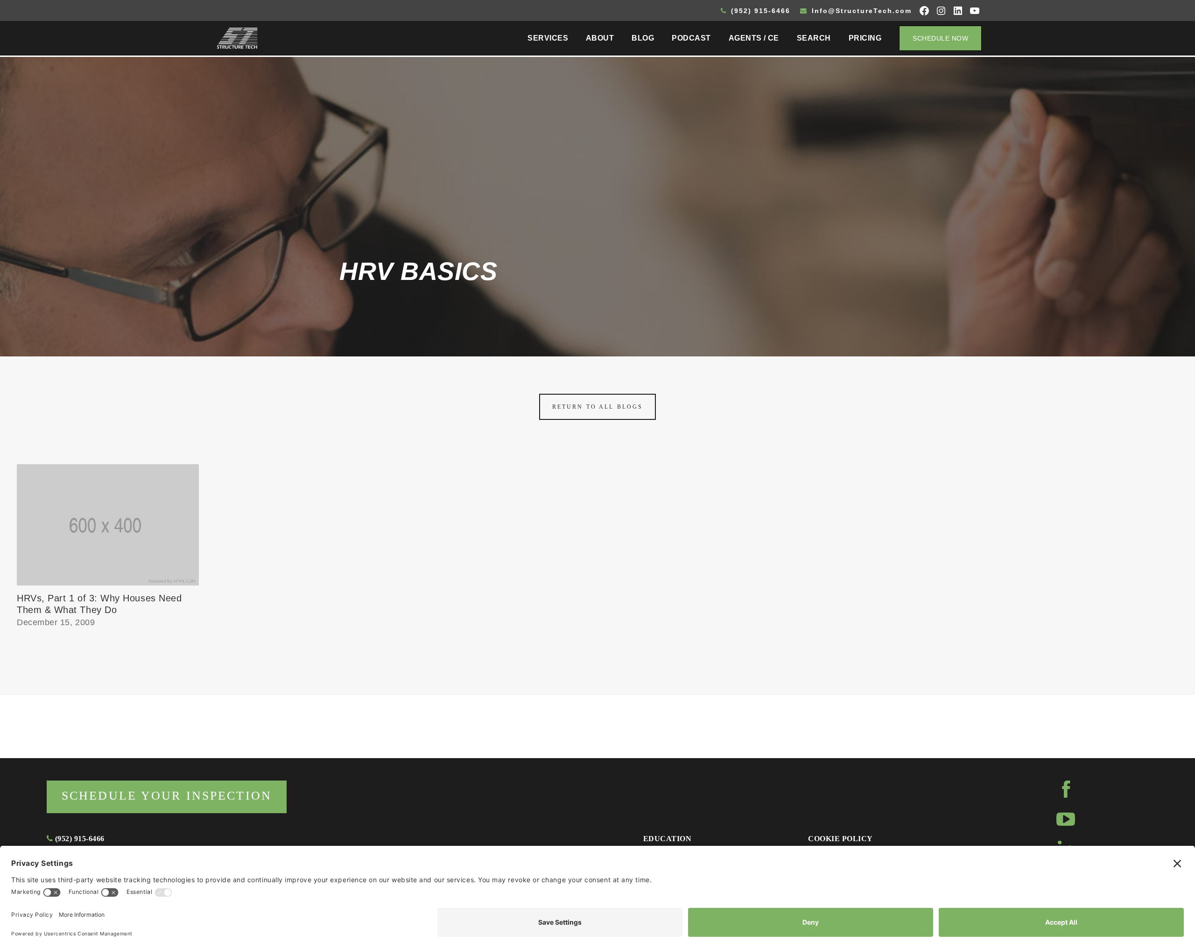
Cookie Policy (840, 839)
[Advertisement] (597, 176)
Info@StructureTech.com (860, 10)
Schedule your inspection (167, 795)
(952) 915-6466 (759, 10)
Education (667, 839)
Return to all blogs (597, 407)
